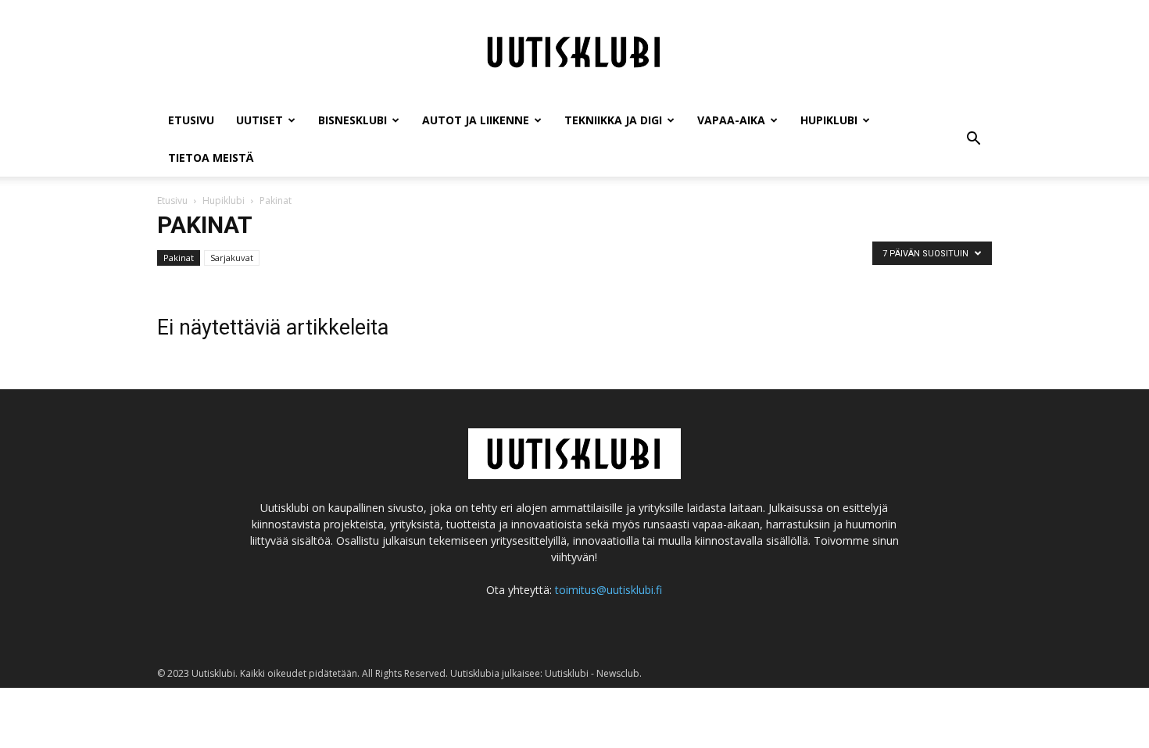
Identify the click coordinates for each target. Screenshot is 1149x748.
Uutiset (259, 120)
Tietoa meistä (210, 157)
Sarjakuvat (231, 257)
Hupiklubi (828, 120)
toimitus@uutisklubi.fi (608, 589)
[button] (973, 139)
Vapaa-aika (731, 120)
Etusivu (191, 120)
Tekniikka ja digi (613, 120)
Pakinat (178, 257)
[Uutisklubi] (574, 52)
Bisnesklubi (352, 120)
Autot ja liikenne (475, 120)
